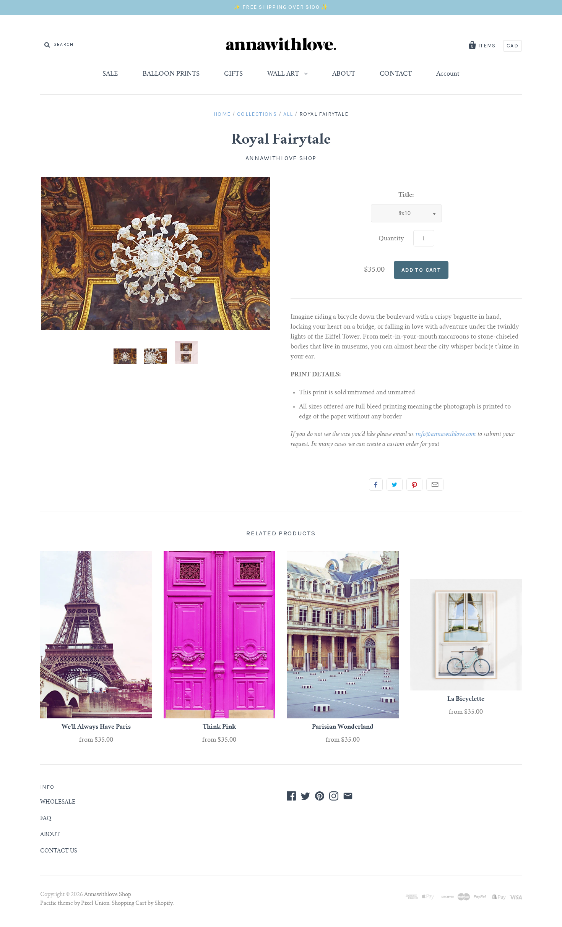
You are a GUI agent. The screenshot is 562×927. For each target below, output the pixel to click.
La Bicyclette (465, 699)
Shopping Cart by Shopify (142, 903)
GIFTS (233, 74)
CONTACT (396, 74)
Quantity (391, 239)
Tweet (395, 484)
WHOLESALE (57, 802)
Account (448, 74)
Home (222, 114)
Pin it (414, 484)
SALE (110, 74)
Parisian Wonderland (343, 727)
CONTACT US (58, 851)
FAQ (45, 819)
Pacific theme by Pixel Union (74, 903)
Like (376, 484)
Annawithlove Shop (281, 158)
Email (434, 484)
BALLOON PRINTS (171, 74)
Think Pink (219, 727)
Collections (257, 114)
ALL (288, 114)
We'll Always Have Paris (96, 727)
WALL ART (283, 74)
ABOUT (343, 74)
